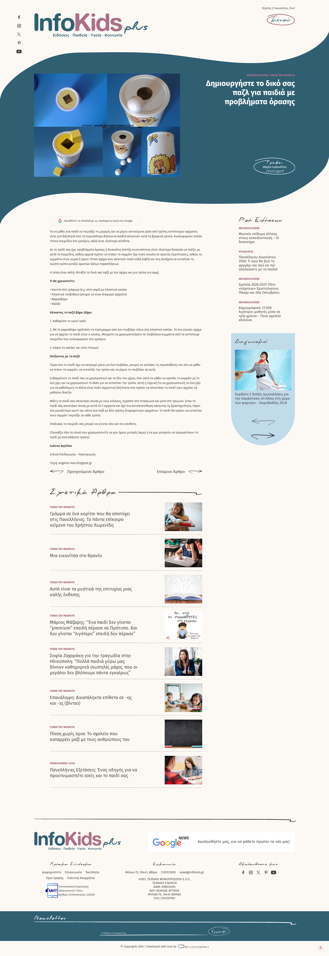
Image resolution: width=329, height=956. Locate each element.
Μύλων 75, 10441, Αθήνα (141, 872)
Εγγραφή (219, 931)
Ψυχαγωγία (246, 251)
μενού (281, 20)
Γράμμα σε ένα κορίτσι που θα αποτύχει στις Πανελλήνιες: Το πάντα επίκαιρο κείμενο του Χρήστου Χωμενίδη (90, 519)
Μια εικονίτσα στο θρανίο (76, 555)
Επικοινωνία (73, 872)
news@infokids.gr (192, 872)
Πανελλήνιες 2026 (62, 763)
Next (263, 436)
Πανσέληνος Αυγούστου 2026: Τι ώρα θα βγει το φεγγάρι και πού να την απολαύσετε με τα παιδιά (258, 263)
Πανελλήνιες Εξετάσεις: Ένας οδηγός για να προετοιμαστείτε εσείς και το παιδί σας (93, 772)
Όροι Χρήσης (54, 878)
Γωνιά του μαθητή (282, 75)
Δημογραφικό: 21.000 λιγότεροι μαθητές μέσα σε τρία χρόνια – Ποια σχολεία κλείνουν (260, 314)
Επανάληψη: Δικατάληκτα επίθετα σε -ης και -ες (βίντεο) (91, 700)
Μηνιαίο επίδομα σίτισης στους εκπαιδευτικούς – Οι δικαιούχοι (259, 238)
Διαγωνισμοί (251, 341)
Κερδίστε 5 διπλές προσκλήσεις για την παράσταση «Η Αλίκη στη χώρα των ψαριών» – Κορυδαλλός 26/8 (262, 398)
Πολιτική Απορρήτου (81, 878)
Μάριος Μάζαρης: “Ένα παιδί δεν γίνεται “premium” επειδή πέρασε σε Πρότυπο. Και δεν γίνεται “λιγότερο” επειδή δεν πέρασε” (93, 628)
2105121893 (168, 872)
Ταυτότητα (92, 872)
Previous (263, 422)
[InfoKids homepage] (91, 25)
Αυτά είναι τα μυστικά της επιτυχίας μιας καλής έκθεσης (91, 591)
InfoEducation (257, 75)
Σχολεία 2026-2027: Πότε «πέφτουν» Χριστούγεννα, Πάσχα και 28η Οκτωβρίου (259, 289)
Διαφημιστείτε (51, 872)
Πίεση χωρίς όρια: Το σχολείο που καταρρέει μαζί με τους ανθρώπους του (90, 736)
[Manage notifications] (321, 948)
